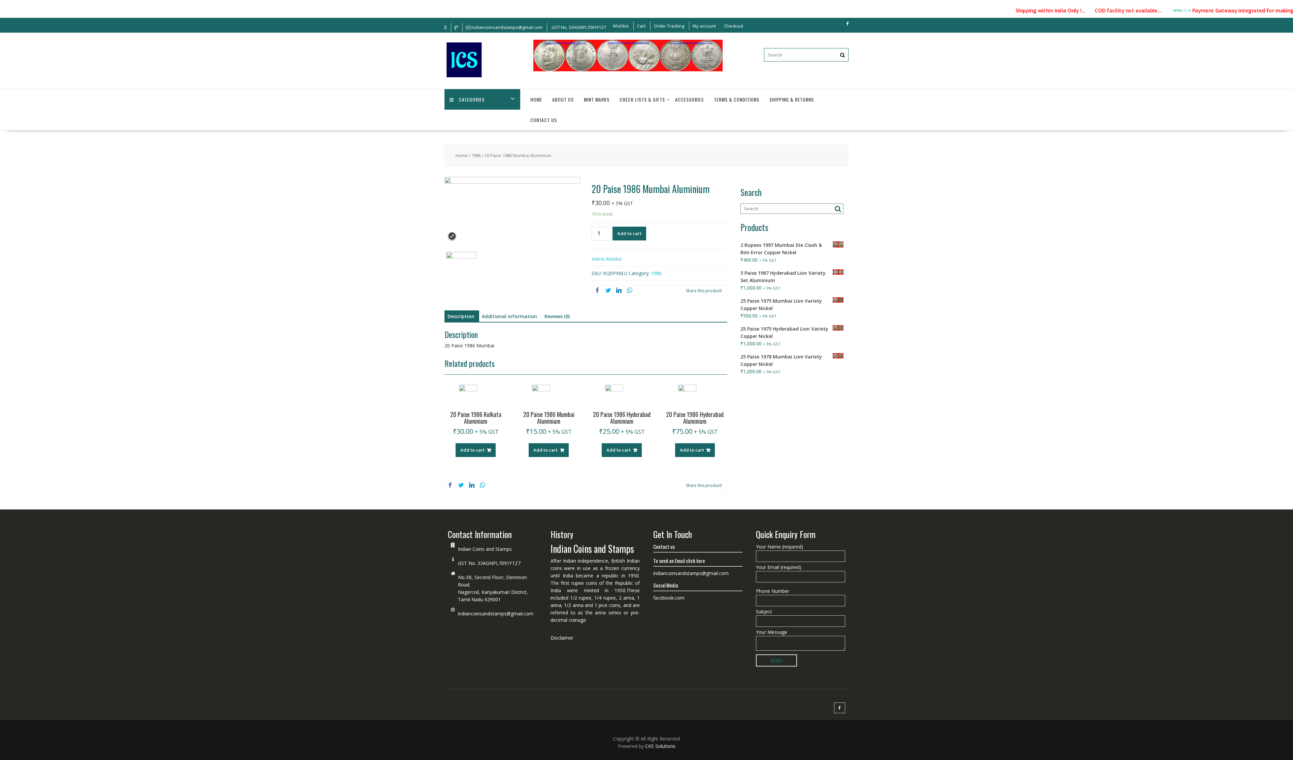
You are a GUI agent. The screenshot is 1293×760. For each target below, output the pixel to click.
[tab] (461, 316)
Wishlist (621, 26)
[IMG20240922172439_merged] (461, 267)
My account (704, 26)
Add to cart (629, 233)
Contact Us (543, 119)
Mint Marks (596, 99)
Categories (472, 99)
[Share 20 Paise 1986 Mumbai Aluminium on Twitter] (608, 291)
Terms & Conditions (736, 99)
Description (460, 316)
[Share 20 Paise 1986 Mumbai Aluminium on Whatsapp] (629, 291)
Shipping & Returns (791, 99)
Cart (641, 26)
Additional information (509, 316)
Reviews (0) (557, 316)
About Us (563, 99)
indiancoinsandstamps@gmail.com (495, 613)
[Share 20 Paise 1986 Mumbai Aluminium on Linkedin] (619, 291)
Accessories (689, 99)
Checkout (733, 26)
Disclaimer (562, 638)
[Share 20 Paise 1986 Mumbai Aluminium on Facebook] (597, 291)
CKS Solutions (660, 746)
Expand (452, 236)
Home (536, 99)
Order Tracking (669, 26)
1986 (476, 155)
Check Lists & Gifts (642, 99)
